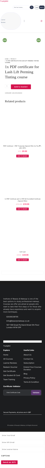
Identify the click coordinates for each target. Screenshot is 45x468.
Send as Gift (9, 462)
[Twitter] (13, 333)
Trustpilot (6, 341)
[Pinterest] (29, 333)
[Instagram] (21, 333)
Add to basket (21, 87)
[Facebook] (6, 333)
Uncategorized (17, 93)
